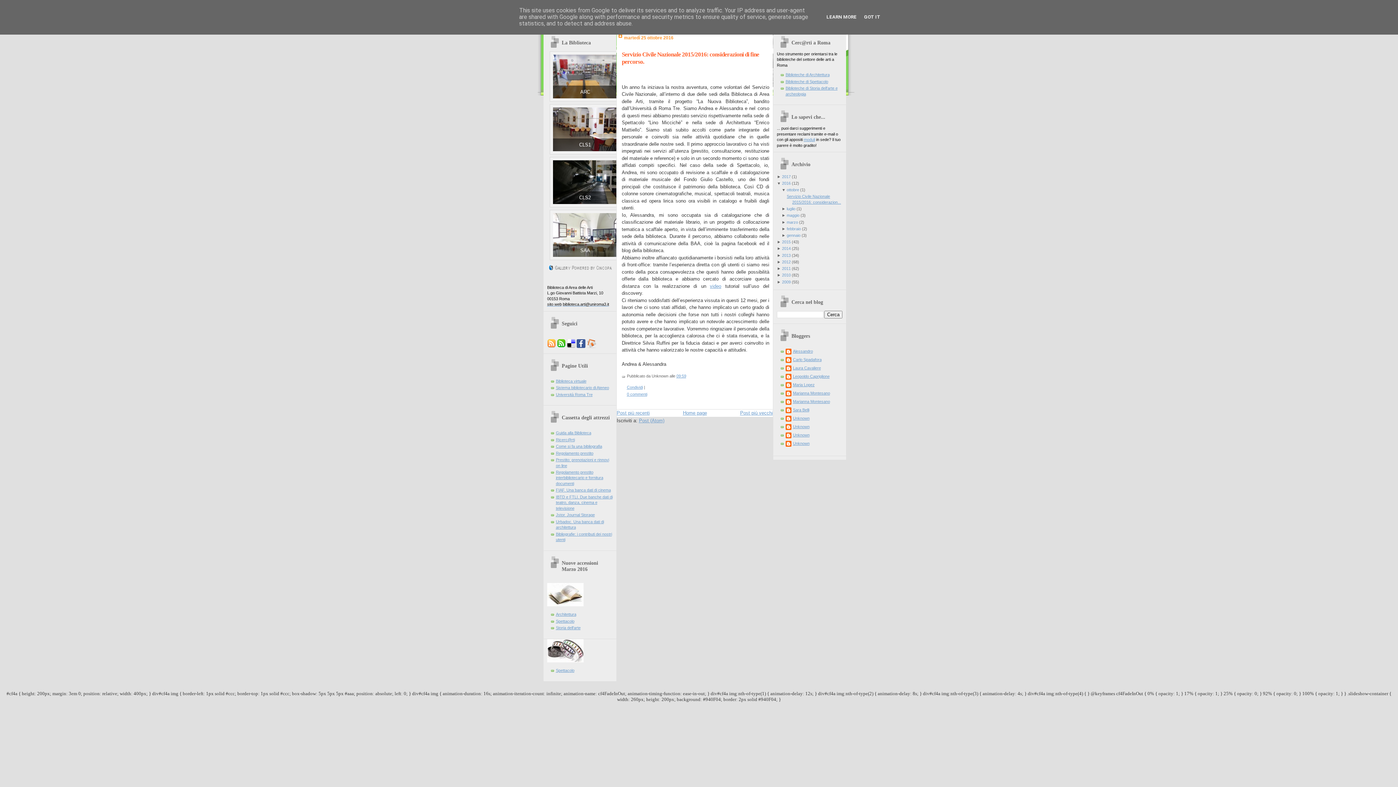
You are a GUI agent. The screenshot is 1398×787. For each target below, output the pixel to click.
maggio (793, 215)
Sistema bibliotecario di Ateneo (582, 387)
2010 (786, 275)
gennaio (794, 235)
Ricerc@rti (565, 440)
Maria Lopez (804, 385)
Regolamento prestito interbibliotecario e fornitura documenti (579, 478)
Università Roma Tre (574, 394)
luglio (791, 209)
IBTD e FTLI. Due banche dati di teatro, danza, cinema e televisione (584, 502)
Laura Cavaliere (807, 368)
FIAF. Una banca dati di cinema (583, 490)
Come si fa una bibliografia (579, 446)
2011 (786, 268)
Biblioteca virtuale (571, 381)
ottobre (793, 190)
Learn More (841, 17)
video (715, 286)
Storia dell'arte (568, 628)
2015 (786, 242)
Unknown (801, 418)
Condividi (635, 387)
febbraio (794, 229)
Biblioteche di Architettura (808, 75)
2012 (786, 262)
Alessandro (803, 351)
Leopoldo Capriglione (811, 376)
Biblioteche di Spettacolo (807, 81)
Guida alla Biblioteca (573, 433)
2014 (786, 248)
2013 (786, 255)
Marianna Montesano (811, 393)
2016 (786, 183)
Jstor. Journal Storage (575, 515)
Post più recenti (633, 413)
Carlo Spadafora (807, 359)
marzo (792, 222)
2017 (786, 177)
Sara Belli (801, 410)
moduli (809, 139)
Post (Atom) (651, 420)
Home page (695, 413)
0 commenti (637, 394)
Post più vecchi (756, 413)
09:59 (681, 376)
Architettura (566, 614)
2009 (786, 282)
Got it (872, 17)
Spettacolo (565, 621)
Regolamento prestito (574, 453)
